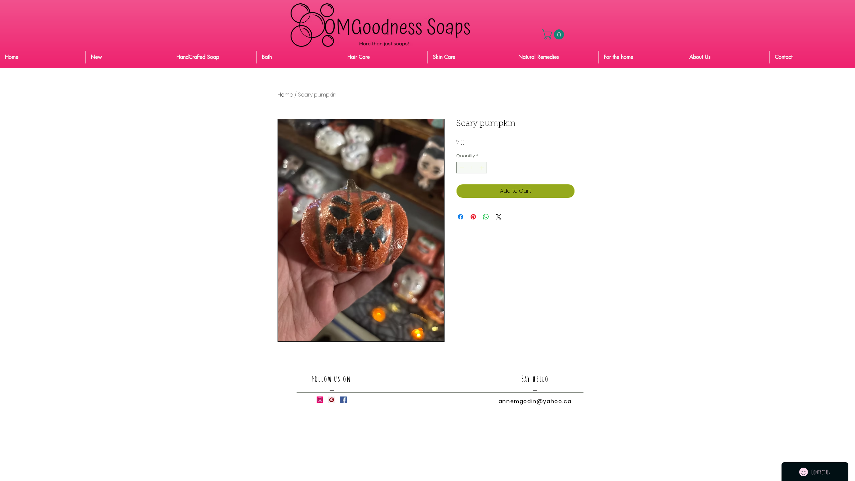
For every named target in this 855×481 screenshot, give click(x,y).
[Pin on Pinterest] (473, 217)
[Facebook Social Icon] (343, 399)
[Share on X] (499, 217)
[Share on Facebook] (461, 217)
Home (285, 95)
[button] (554, 34)
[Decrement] (461, 167)
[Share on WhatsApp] (486, 217)
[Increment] (482, 167)
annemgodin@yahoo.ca (535, 401)
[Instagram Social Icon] (320, 399)
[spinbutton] (471, 167)
